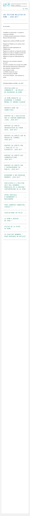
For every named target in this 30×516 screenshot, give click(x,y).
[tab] (15, 90)
